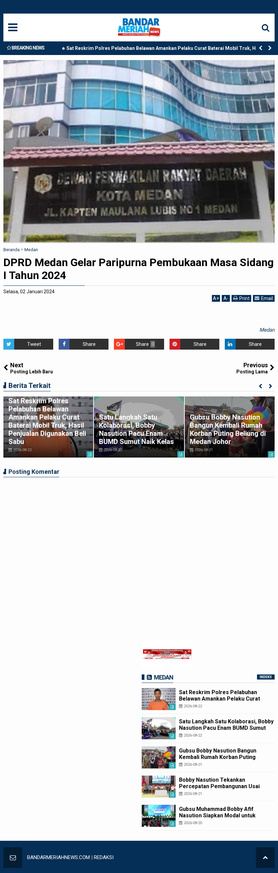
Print (244, 298)
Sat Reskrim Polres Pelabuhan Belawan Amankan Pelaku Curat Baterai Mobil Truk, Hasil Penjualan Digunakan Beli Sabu (165, 49)
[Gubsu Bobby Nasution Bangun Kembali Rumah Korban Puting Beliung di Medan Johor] (159, 757)
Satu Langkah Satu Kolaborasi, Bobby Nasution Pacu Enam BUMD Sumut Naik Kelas (136, 429)
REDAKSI (104, 857)
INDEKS (266, 677)
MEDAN (163, 677)
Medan (267, 330)
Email (267, 298)
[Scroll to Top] (265, 857)
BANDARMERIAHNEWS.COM (58, 857)
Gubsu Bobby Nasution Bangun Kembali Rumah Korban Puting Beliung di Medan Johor (228, 429)
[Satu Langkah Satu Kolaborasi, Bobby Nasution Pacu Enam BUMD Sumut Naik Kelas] (159, 728)
